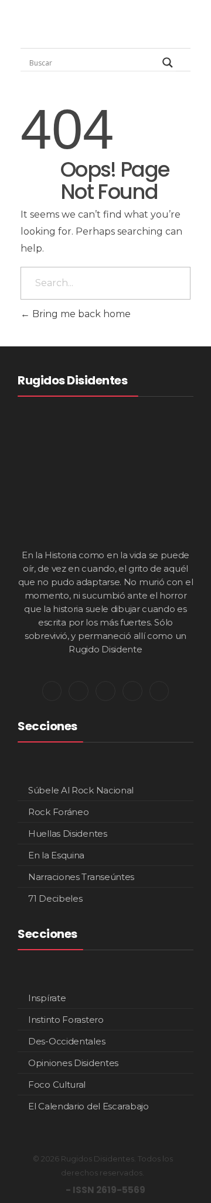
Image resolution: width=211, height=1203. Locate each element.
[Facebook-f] (132, 691)
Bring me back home (80, 313)
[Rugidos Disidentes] (55, 26)
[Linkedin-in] (105, 691)
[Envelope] (159, 691)
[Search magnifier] (167, 62)
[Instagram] (79, 691)
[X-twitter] (52, 691)
